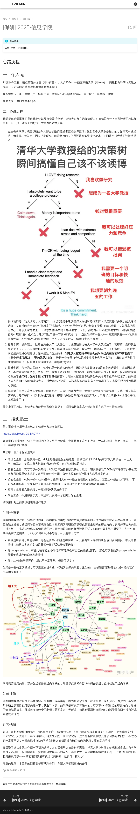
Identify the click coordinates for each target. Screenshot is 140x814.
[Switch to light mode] (135, 4)
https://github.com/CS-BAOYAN (21, 433)
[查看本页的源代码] (130, 27)
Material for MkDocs (23, 810)
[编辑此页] (135, 27)
